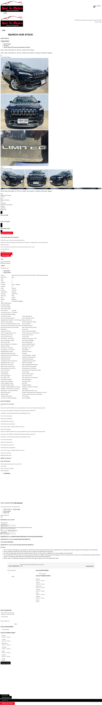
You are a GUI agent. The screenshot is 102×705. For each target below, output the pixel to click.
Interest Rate (4, 532)
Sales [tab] (13, 576)
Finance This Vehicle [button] (6, 233)
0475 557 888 (98, 22)
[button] (51, 547)
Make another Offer (6, 253)
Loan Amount (4, 524)
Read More (3, 455)
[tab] (51, 614)
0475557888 (5, 695)
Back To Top (6, 512)
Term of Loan (4, 530)
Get (7, 473)
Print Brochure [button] (18, 503)
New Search (6, 45)
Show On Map (90, 566)
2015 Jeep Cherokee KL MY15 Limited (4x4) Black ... (18, 50)
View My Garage (17, 47)
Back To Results (7, 43)
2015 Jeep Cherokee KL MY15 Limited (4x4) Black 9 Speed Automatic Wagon (26, 53)
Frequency (3, 522)
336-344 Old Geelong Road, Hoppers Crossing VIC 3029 (88, 20)
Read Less (8, 455)
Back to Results (5, 255)
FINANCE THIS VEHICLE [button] (7, 703)
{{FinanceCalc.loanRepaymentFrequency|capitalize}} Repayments (16, 527)
